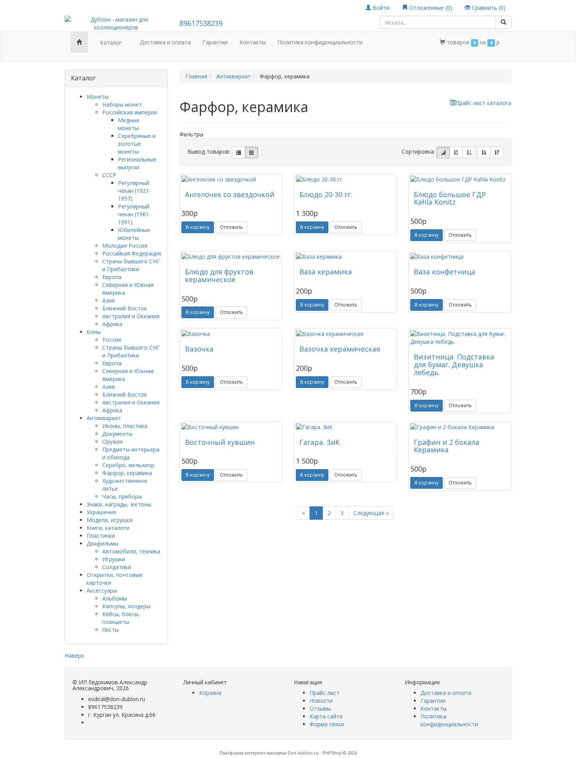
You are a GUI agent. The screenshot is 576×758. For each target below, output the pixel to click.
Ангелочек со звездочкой (229, 194)
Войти (380, 7)
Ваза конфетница (444, 271)
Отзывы (320, 708)
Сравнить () (487, 7)
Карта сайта (326, 716)
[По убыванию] (497, 152)
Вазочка (199, 349)
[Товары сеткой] (251, 152)
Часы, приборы (122, 496)
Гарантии (215, 42)
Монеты (98, 96)
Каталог (111, 42)
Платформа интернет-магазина (252, 753)
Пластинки (101, 535)
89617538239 (201, 23)
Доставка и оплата (165, 42)
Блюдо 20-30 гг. (325, 194)
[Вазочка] (230, 334)
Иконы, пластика (124, 426)
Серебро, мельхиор (128, 465)
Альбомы (114, 598)
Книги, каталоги (108, 527)
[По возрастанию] (484, 152)
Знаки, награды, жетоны (119, 504)
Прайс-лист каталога (483, 103)
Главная (196, 76)
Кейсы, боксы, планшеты (121, 618)
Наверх (74, 655)
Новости (321, 700)
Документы (117, 433)
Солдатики (116, 567)
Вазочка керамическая (339, 349)
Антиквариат (104, 418)
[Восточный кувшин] (230, 427)
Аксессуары (102, 590)
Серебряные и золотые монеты (137, 143)
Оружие (112, 441)
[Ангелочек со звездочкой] (230, 179)
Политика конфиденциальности (319, 42)
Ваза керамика (325, 271)
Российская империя (129, 112)
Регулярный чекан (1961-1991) (134, 214)
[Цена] (469, 152)
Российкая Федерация (131, 253)
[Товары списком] (238, 152)
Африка (112, 324)
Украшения (101, 512)
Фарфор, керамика (127, 473)
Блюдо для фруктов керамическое (219, 275)
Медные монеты (128, 124)
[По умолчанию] (443, 152)
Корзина (210, 692)
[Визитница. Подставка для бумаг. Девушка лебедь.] (459, 338)
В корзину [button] (198, 227)
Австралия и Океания (130, 316)
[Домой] (79, 42)
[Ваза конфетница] (459, 257)
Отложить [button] (231, 227)
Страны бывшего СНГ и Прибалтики (131, 265)
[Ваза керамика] (345, 257)
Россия (111, 339)
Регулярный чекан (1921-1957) (134, 190)
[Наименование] (456, 152)
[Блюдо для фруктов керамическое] (230, 257)
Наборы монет (122, 104)
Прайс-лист (325, 692)
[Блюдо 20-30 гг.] (345, 179)
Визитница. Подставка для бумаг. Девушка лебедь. (454, 364)
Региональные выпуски (137, 163)
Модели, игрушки (109, 520)
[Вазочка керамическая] (345, 334)
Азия (108, 300)
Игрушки (113, 559)
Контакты (252, 42)
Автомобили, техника (131, 551)
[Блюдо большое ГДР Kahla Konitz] (459, 179)
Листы (110, 629)
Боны (94, 331)
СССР (109, 175)
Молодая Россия (124, 245)
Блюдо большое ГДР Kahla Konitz (450, 198)
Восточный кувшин (220, 442)
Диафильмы (102, 543)
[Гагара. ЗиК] (345, 427)
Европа (111, 277)
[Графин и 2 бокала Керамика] (459, 427)
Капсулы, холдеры (126, 606)
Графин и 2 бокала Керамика (446, 446)
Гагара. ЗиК (319, 442)
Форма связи (327, 724)
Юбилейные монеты (134, 233)
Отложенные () (430, 7)
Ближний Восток (124, 308)
